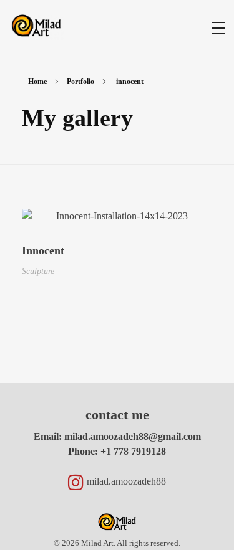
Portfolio (80, 81)
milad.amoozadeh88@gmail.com (132, 436)
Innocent (43, 250)
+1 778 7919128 (133, 451)
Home (37, 81)
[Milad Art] (36, 26)
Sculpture (38, 271)
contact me (117, 414)
